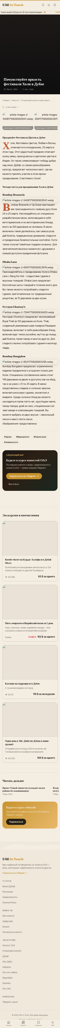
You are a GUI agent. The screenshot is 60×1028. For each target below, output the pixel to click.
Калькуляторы (9, 902)
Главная (5, 100)
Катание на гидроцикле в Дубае (22, 683)
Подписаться (16, 821)
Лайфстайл (7, 921)
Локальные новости (12, 932)
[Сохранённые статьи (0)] (43, 4)
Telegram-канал (10, 1002)
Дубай (5, 956)
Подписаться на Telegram (22, 476)
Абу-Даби (7, 961)
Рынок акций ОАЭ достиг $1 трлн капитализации (20, 12)
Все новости (8, 915)
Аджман (6, 983)
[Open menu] (55, 5)
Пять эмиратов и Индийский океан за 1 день (29, 623)
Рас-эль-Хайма (9, 972)
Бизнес (5, 926)
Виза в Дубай (8, 886)
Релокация (7, 891)
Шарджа (6, 967)
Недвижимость (9, 897)
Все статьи (14, 484)
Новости (15, 100)
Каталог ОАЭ (8, 945)
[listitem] (17, 121)
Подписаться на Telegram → (14, 873)
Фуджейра (7, 977)
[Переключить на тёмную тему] (48, 5)
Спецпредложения (11, 950)
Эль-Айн (6, 988)
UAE (12, 859)
